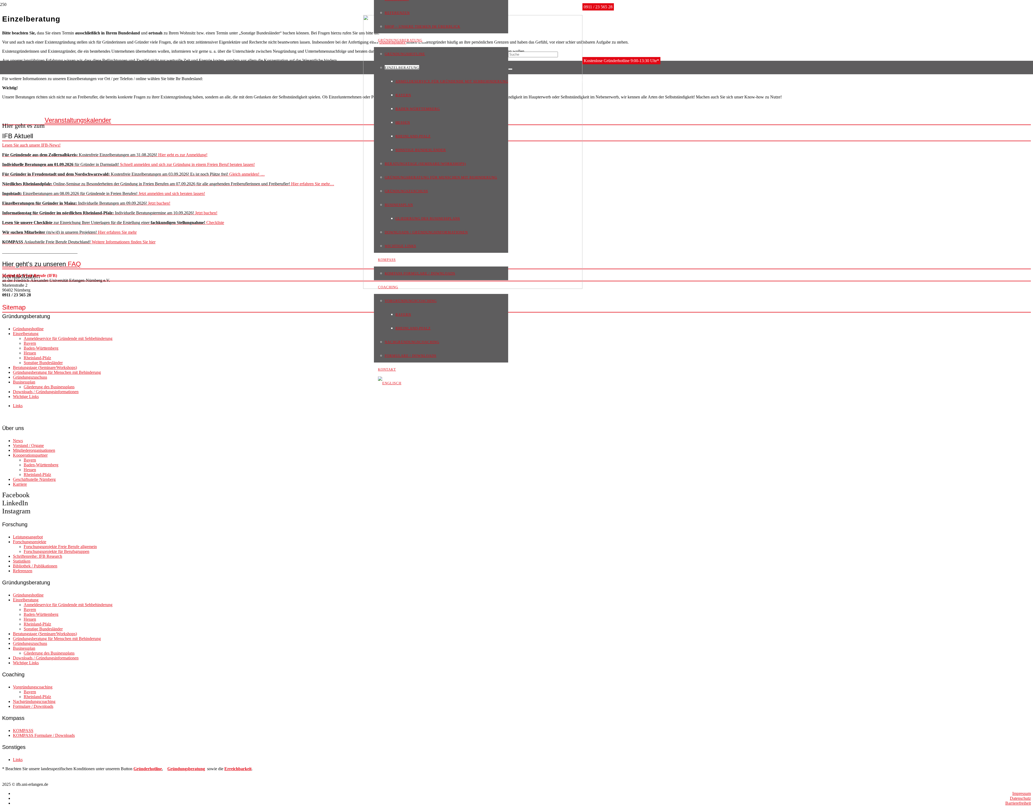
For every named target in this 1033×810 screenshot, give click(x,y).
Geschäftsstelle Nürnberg (34, 479)
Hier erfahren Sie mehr (69, 232)
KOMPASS (23, 730)
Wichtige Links (26, 396)
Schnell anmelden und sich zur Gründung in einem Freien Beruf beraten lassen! (128, 164)
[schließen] (510, 69)
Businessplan (24, 382)
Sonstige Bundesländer (43, 362)
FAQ (41, 264)
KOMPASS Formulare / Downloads (44, 735)
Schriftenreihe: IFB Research (37, 556)
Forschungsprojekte (29, 541)
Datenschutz (1020, 798)
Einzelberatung (25, 333)
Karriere (20, 484)
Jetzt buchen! (86, 203)
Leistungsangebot (28, 537)
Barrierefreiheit (1018, 803)
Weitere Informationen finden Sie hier (78, 242)
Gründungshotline (28, 328)
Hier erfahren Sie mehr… (168, 184)
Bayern (30, 343)
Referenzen (22, 571)
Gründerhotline (147, 768)
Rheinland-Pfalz (37, 358)
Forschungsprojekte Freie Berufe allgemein (60, 546)
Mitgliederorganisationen (34, 450)
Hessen (30, 353)
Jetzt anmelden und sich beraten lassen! (103, 193)
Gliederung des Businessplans (49, 387)
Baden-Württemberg (41, 348)
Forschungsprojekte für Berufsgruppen (56, 551)
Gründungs (177, 768)
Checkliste (113, 222)
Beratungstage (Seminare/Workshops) (45, 367)
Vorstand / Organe (28, 445)
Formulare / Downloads (33, 706)
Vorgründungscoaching (32, 687)
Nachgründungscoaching (34, 701)
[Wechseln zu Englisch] (389, 383)
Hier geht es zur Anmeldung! (104, 154)
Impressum (1021, 793)
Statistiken (21, 561)
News (18, 440)
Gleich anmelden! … (133, 174)
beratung (196, 768)
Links (18, 405)
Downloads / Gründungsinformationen (46, 391)
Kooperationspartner (30, 455)
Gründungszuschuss (30, 377)
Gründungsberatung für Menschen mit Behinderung (57, 372)
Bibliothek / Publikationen (35, 566)
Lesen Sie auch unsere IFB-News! (31, 145)
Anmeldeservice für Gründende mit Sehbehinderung (68, 338)
